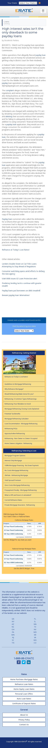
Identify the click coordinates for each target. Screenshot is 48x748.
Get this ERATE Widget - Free (24, 568)
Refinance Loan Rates (24, 684)
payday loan (41, 55)
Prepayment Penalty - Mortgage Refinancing (21, 490)
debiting (9, 116)
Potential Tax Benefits (12, 414)
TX (35, 627)
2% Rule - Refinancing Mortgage (16, 475)
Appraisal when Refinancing (15, 433)
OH (13, 629)
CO (35, 643)
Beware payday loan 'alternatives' (16, 295)
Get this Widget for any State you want (17, 540)
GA (13, 619)
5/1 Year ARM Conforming (13, 562)
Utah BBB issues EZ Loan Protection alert (19, 278)
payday (5, 83)
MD (35, 632)
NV (35, 629)
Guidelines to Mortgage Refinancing (18, 384)
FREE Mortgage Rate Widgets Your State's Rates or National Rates (17, 515)
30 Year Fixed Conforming (13, 526)
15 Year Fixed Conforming (13, 530)
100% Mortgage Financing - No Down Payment (22, 465)
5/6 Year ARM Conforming (13, 534)
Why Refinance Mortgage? (14, 389)
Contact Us (24, 724)
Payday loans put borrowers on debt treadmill (21, 290)
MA (35, 624)
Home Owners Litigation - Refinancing (18, 443)
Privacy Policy (24, 719)
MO (35, 640)
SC (13, 640)
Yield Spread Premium (13, 480)
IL (35, 621)
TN (13, 643)
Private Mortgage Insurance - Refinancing (20, 505)
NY (13, 621)
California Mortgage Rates (24, 520)
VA (35, 637)
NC (13, 627)
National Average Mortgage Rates (24, 549)
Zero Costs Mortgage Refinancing (17, 485)
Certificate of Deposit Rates (24, 703)
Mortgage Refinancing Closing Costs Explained (22, 409)
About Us (24, 715)
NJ (13, 637)
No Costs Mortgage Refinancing (16, 470)
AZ (13, 624)
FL (35, 619)
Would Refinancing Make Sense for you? (19, 394)
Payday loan (7, 219)
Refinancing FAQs (11, 428)
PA (13, 632)
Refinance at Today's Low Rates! (15, 250)
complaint (10, 90)
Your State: (13, 3)
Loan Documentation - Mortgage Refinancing (21, 424)
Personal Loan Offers (24, 694)
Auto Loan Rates (24, 698)
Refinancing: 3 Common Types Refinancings (21, 399)
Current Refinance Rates (13, 500)
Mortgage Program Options (15, 455)
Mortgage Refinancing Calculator (17, 419)
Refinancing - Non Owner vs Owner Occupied (21, 438)
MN (12, 635)
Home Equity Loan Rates (24, 689)
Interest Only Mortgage (13, 460)
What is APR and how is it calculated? (18, 495)
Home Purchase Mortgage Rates (24, 679)
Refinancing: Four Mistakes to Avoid (18, 404)
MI (35, 635)
